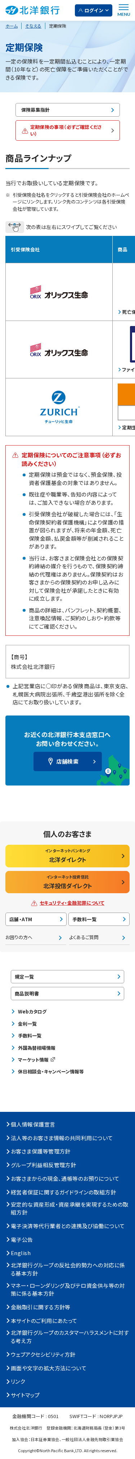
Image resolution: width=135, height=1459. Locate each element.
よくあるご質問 (84, 937)
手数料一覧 (84, 919)
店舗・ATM (20, 919)
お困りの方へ (18, 937)
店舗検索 (68, 761)
